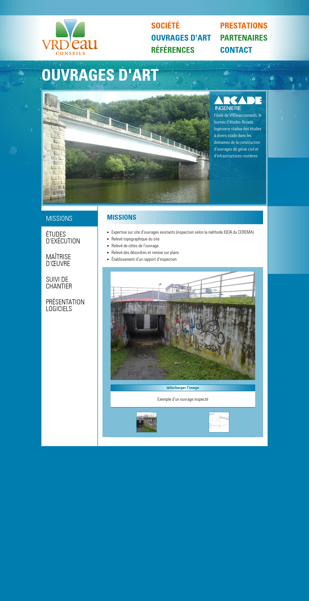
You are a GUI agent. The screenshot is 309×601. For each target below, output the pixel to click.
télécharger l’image (183, 387)
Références (173, 50)
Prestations (244, 26)
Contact (236, 50)
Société (165, 26)
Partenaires (244, 38)
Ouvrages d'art (181, 38)
